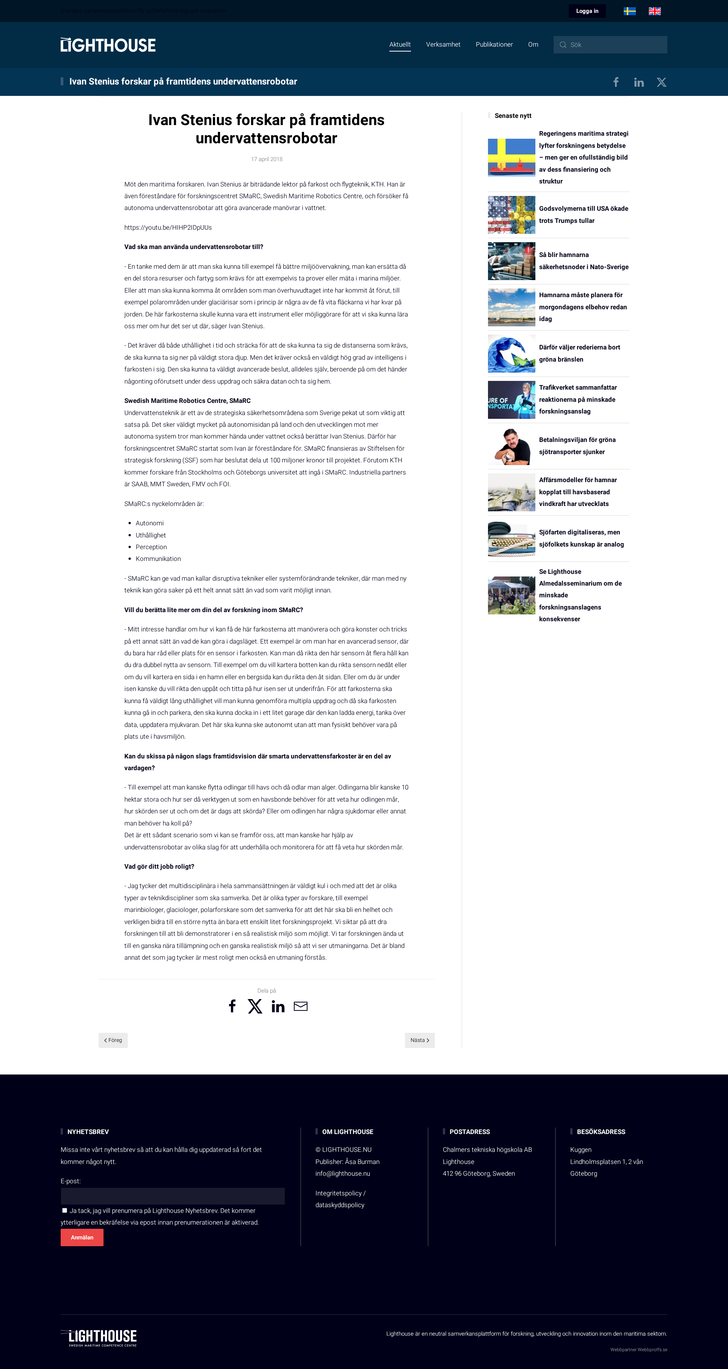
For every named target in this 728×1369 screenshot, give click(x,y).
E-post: (71, 1181)
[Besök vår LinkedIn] (639, 81)
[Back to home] (108, 45)
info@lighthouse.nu (342, 1173)
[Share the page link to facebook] (232, 1006)
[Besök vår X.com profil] (661, 81)
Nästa (418, 1040)
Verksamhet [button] (443, 44)
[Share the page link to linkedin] (278, 1006)
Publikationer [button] (494, 44)
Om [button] (533, 44)
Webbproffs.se (652, 1349)
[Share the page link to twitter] (255, 1006)
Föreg (115, 1040)
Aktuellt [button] (400, 44)
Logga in (587, 11)
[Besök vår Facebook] (616, 81)
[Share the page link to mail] (300, 1006)
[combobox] (610, 44)
